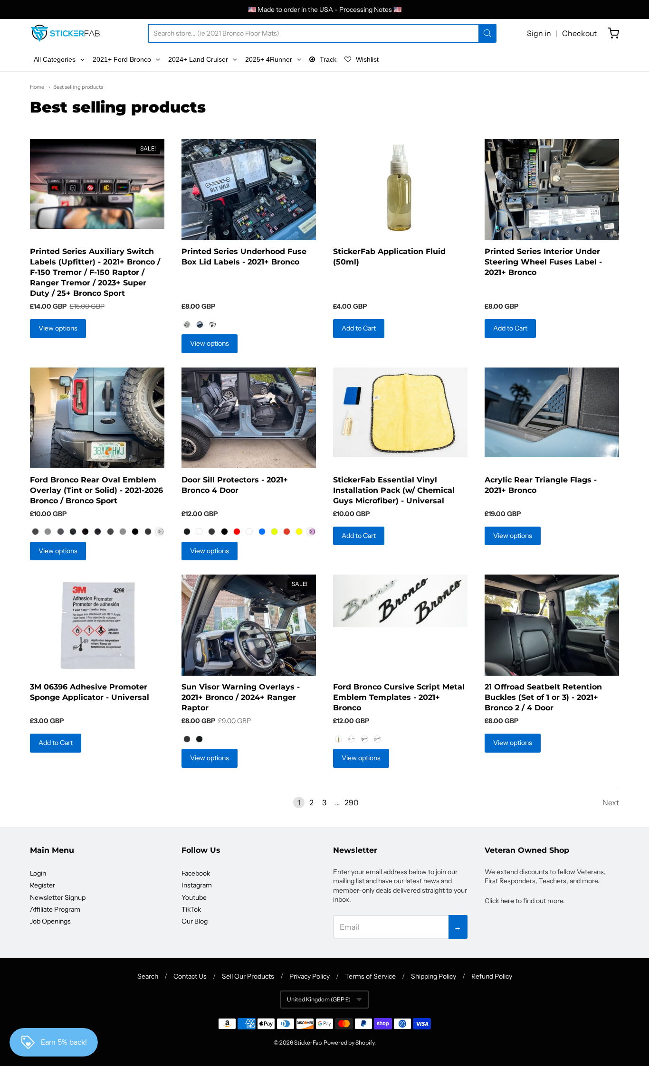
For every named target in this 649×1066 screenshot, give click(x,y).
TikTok (191, 909)
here (507, 900)
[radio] (186, 324)
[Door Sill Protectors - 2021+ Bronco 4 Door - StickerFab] (248, 418)
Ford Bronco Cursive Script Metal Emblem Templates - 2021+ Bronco (399, 697)
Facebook (195, 873)
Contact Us (190, 976)
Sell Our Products (248, 976)
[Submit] (487, 33)
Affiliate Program (55, 909)
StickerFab (307, 1042)
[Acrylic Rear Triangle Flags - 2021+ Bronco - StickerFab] (552, 412)
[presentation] (159, 531)
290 (351, 802)
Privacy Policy (309, 976)
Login (38, 873)
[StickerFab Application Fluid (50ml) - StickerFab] (400, 189)
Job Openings (50, 921)
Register (42, 885)
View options (57, 328)
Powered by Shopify (349, 1042)
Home (37, 87)
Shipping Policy (433, 976)
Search (147, 976)
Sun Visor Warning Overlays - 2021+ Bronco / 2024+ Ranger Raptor (240, 697)
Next (610, 802)
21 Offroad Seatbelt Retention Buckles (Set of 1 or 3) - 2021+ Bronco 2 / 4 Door (543, 697)
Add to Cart (359, 328)
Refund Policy (491, 976)
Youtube (194, 897)
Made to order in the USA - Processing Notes (325, 9)
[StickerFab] (65, 33)
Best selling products (78, 87)
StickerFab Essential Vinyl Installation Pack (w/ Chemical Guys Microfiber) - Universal (394, 490)
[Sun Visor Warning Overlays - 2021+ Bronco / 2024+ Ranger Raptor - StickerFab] (248, 625)
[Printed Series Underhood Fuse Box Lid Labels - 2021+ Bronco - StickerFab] (248, 189)
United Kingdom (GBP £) (319, 999)
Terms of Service (370, 976)
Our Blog (194, 921)
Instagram (196, 885)
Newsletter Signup (58, 897)
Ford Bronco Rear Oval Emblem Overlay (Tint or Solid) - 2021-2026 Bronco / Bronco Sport (96, 490)
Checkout (579, 33)
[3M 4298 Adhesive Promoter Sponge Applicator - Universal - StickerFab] (97, 625)
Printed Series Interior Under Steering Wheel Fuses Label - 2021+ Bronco (543, 262)
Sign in (539, 33)
